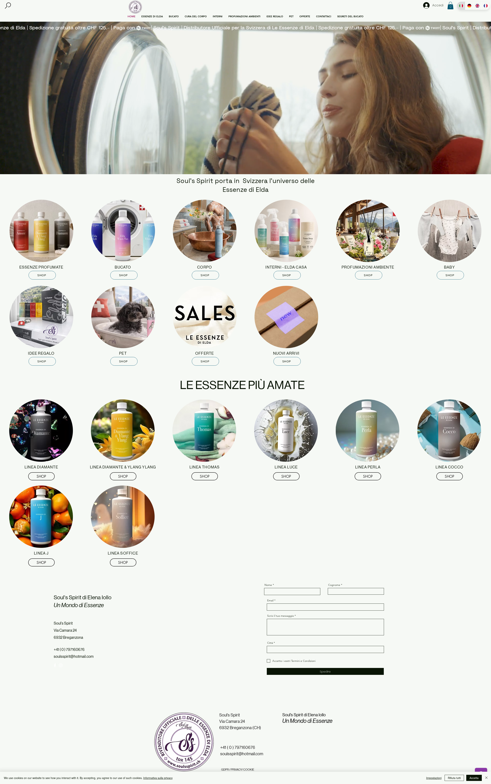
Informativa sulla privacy (158, 778)
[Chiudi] (486, 778)
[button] (8, 5)
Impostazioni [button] (434, 778)
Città (270, 642)
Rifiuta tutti (454, 778)
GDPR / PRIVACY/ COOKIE (237, 769)
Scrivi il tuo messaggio (280, 615)
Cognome (334, 585)
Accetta (474, 778)
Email (270, 600)
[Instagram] (60, 665)
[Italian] (461, 6)
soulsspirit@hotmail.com (74, 656)
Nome (268, 585)
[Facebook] (55, 665)
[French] (485, 6)
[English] (477, 6)
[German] (469, 6)
